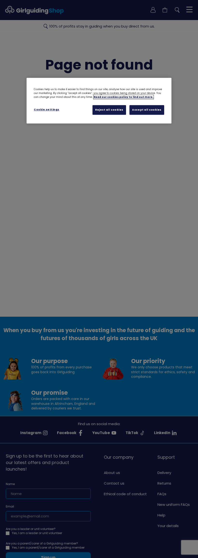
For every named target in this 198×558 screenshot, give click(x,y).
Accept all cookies (147, 110)
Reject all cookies (109, 110)
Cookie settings (46, 109)
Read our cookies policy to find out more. (123, 97)
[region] (99, 101)
